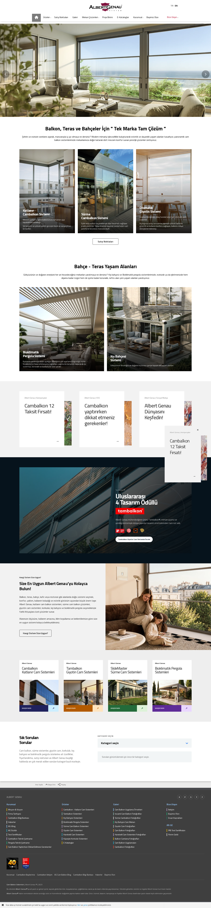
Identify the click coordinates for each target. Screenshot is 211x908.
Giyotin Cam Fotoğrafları (125, 826)
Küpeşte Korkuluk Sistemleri (75, 838)
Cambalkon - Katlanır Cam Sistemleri (78, 809)
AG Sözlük (12, 830)
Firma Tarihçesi (14, 813)
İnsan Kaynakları (175, 818)
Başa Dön (52, 784)
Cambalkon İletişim (44, 874)
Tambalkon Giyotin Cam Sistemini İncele (134, 539)
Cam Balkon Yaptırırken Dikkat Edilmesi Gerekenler (30, 847)
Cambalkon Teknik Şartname (20, 838)
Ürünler (65, 804)
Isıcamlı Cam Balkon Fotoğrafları (128, 813)
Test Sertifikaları (15, 834)
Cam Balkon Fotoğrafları (125, 830)
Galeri (116, 804)
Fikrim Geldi (173, 834)
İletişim (171, 809)
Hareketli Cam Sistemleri (73, 834)
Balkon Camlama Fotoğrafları (127, 838)
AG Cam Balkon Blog (62, 874)
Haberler (12, 822)
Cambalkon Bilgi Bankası (18, 818)
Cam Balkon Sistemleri (15, 884)
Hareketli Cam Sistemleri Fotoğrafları (130, 834)
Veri (79, 905)
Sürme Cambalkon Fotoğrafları (128, 818)
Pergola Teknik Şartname (19, 842)
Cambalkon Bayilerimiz (25, 874)
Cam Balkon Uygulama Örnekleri (128, 809)
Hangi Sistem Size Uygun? (35, 633)
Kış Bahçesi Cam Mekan (125, 822)
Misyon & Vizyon (15, 809)
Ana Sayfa (39, 784)
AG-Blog (11, 826)
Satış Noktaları (105, 241)
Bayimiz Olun (173, 813)
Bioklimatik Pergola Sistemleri (76, 822)
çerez (85, 905)
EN (176, 6)
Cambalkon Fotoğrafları (124, 847)
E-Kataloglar (68, 842)
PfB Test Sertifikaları (176, 830)
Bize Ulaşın (172, 804)
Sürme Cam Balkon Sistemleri (76, 826)
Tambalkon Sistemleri (72, 813)
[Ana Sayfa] (36, 18)
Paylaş (63, 784)
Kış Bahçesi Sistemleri (72, 818)
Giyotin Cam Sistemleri (73, 830)
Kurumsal (11, 804)
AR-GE (170, 825)
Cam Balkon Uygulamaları (125, 842)
